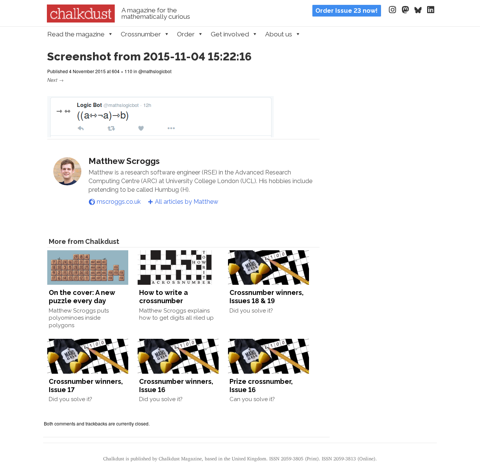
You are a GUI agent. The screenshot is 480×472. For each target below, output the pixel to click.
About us (278, 34)
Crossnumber (141, 34)
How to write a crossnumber (163, 297)
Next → (55, 79)
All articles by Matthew (186, 201)
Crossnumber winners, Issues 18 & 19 (267, 297)
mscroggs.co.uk (119, 201)
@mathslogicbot (154, 71)
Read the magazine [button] (76, 34)
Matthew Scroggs (124, 161)
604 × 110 (122, 71)
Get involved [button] (230, 34)
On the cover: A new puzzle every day (82, 297)
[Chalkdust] (81, 20)
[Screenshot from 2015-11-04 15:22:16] (160, 132)
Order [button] (186, 34)
